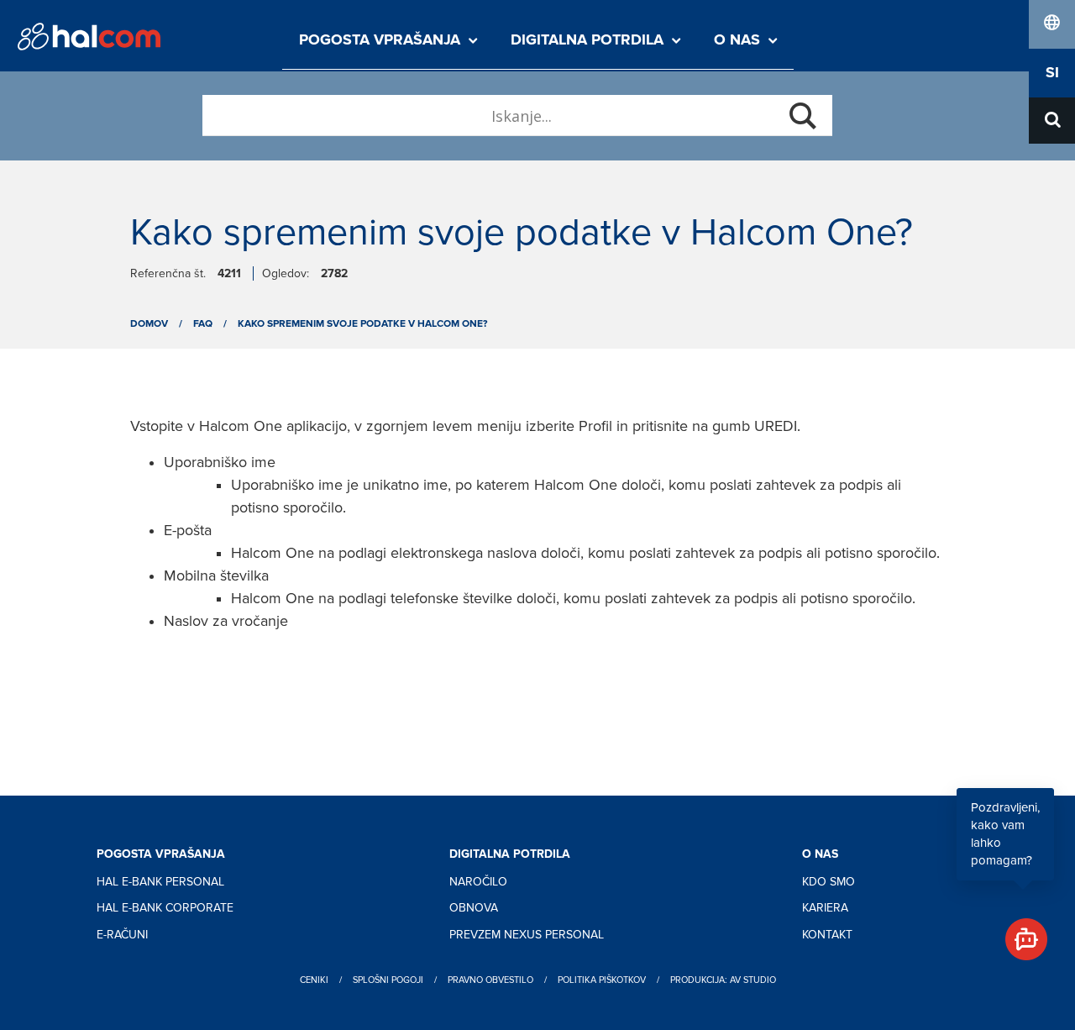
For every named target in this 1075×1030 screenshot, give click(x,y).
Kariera (825, 908)
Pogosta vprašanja (379, 40)
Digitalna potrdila (587, 40)
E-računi (122, 935)
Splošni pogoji (388, 980)
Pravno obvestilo (490, 980)
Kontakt (827, 935)
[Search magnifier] (803, 116)
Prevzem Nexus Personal (526, 935)
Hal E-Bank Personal (160, 882)
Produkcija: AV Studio (723, 980)
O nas (737, 40)
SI (1052, 73)
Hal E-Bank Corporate (165, 908)
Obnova (473, 908)
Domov (149, 324)
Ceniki (314, 980)
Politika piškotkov (602, 980)
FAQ (202, 324)
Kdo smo (828, 882)
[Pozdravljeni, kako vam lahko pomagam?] (1019, 932)
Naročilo (478, 882)
